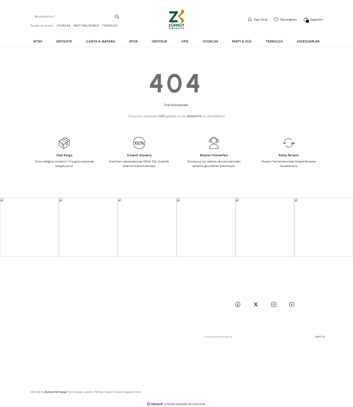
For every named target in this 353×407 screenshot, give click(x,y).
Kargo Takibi (73, 315)
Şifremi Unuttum (17, 308)
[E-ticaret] (176, 404)
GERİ (161, 116)
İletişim (69, 293)
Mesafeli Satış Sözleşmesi (143, 293)
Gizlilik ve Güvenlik (137, 301)
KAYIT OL (320, 336)
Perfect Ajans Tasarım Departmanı (118, 392)
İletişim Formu (74, 301)
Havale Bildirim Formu (80, 308)
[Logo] (176, 19)
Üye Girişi (12, 301)
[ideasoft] (155, 404)
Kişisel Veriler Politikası (140, 315)
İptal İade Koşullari (137, 308)
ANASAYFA (194, 116)
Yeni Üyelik (13, 293)
